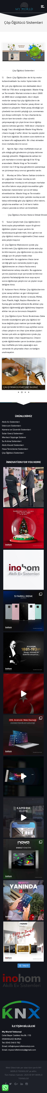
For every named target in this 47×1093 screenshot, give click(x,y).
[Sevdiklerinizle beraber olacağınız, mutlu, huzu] (23, 528)
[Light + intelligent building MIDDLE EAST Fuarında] (23, 487)
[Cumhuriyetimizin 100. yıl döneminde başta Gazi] (23, 694)
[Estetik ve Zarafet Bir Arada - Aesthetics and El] (23, 942)
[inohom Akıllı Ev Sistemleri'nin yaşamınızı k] (23, 818)
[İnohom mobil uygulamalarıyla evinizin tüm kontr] (23, 900)
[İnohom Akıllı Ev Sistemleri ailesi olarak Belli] (23, 570)
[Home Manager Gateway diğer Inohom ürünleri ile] (23, 735)
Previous (6, 51)
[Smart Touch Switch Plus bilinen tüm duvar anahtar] (23, 611)
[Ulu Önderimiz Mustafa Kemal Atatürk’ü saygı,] (23, 652)
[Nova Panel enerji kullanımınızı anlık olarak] (23, 859)
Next (40, 51)
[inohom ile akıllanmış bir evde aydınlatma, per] (23, 776)
